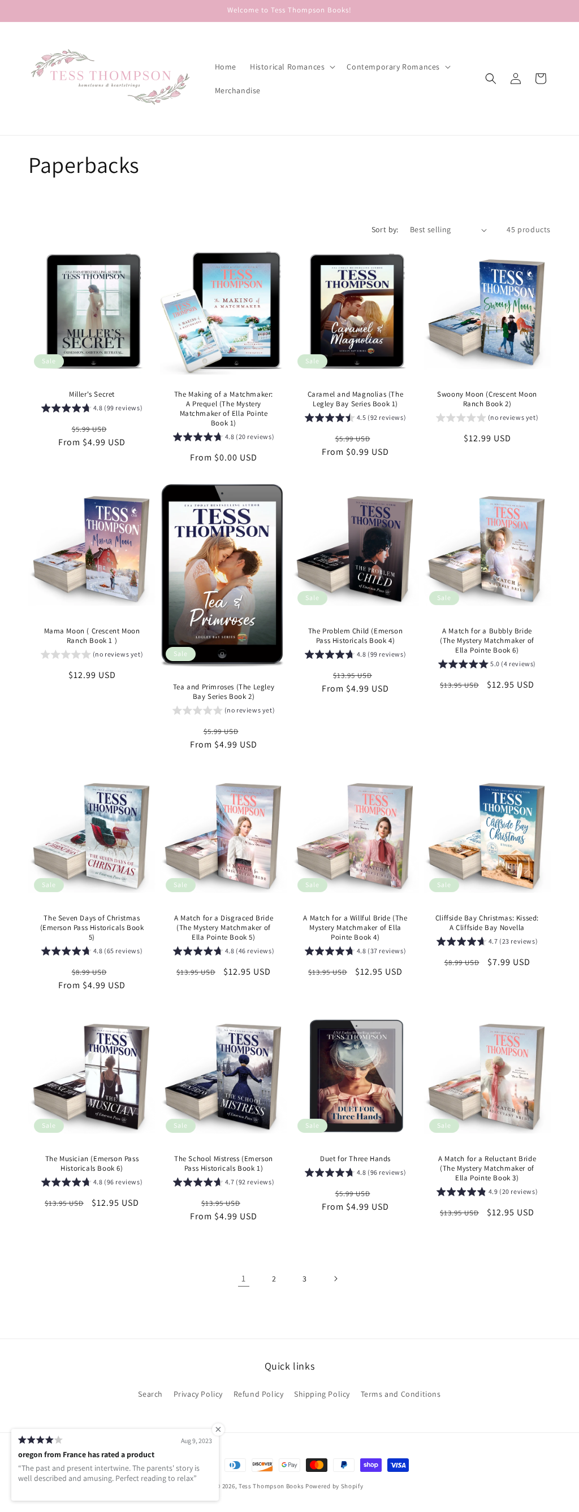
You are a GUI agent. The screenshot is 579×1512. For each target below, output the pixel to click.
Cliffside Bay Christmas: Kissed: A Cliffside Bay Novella (487, 923)
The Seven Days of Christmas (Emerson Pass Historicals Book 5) (92, 928)
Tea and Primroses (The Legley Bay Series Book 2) (223, 692)
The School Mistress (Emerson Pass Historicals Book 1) (223, 1163)
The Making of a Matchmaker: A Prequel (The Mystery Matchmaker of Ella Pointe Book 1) (223, 409)
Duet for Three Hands (355, 1158)
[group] (92, 409)
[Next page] (335, 1278)
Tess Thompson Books (271, 1486)
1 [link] (243, 1278)
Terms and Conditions (401, 1394)
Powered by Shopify (334, 1486)
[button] (291, 67)
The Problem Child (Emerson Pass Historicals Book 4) (355, 636)
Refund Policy (259, 1394)
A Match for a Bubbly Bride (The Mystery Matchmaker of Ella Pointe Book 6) (487, 641)
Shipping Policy (322, 1394)
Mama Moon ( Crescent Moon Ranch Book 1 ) (92, 636)
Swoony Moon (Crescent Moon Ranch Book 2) (487, 399)
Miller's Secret (92, 394)
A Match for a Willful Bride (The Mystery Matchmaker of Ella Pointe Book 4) (355, 928)
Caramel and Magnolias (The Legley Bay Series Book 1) (356, 399)
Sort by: (385, 229)
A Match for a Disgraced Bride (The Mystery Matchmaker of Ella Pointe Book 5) (223, 928)
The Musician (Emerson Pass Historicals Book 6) (92, 1163)
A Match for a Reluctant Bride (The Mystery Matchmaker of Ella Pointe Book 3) (487, 1168)
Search (150, 1394)
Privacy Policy (198, 1394)
